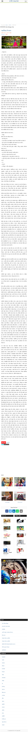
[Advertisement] (14, 13)
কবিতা (3, 674)
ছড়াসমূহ (3, 686)
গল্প (2, 683)
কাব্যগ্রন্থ (3, 677)
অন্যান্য (3, 662)
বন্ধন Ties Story (5, 623)
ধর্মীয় (3, 698)
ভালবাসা (8, 442)
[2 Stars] (1, 26)
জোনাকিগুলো (4, 650)
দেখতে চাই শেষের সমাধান (6, 626)
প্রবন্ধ (3, 701)
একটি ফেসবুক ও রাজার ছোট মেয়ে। (7, 632)
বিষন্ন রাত (3, 635)
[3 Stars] (2, 26)
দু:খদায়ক (3, 695)
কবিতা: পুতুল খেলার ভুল (5, 647)
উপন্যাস (3, 671)
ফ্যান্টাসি (3, 704)
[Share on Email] (21, 511)
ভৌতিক (3, 710)
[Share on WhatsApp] (17, 511)
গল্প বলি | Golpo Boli (17, 730)
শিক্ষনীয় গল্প (4, 719)
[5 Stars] (4, 26)
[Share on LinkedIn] (14, 511)
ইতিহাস (3, 665)
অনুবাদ (3, 659)
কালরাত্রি (3, 629)
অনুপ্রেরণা (3, 656)
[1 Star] (0, 26)
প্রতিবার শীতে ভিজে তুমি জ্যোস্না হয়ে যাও (8, 644)
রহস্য (3, 713)
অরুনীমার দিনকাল (6, 30)
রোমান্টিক (3, 716)
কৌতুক (3, 680)
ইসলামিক (3, 668)
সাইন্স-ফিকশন (4, 721)
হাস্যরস (3, 724)
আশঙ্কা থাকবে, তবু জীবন (6, 638)
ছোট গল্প (3, 689)
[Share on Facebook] (7, 511)
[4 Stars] (3, 26)
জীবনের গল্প (3, 692)
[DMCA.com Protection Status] (5, 445)
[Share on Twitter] (10, 511)
